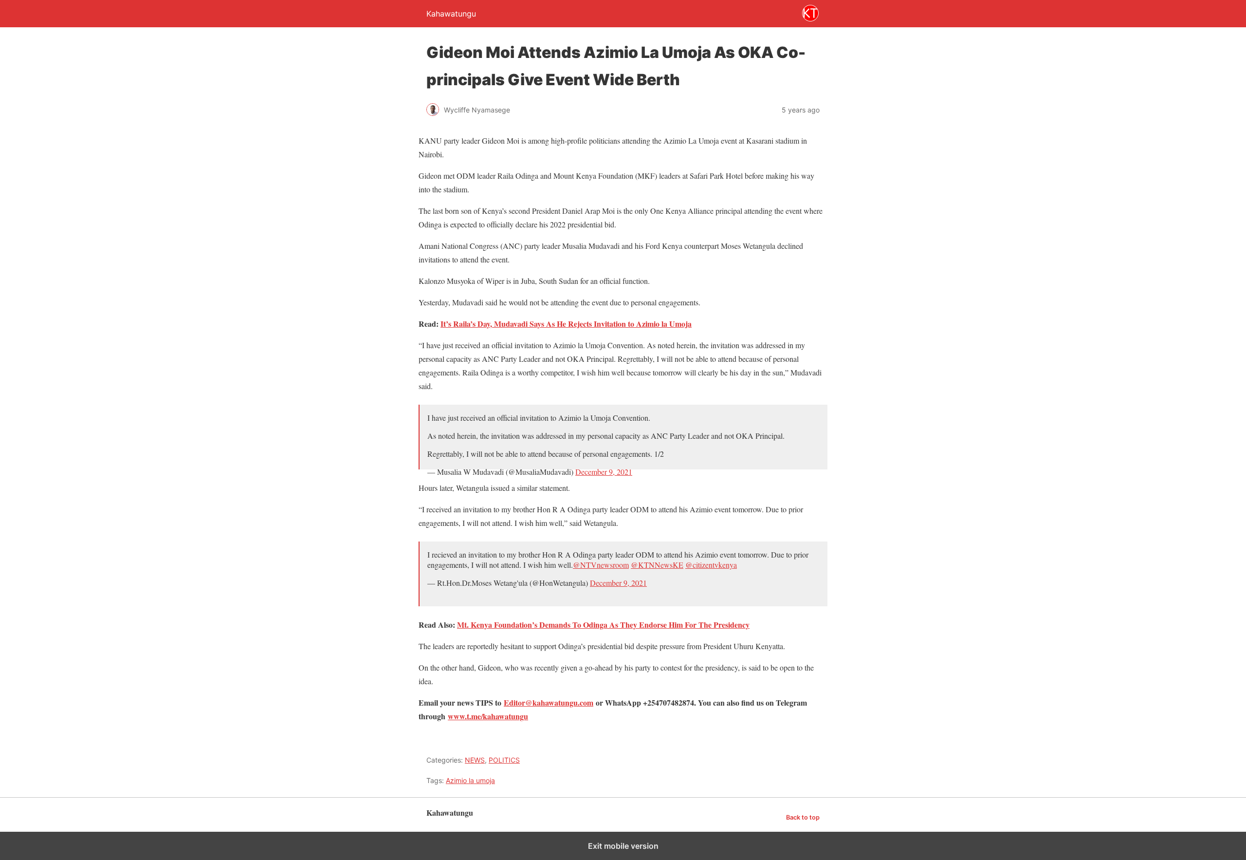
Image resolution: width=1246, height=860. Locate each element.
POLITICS (504, 760)
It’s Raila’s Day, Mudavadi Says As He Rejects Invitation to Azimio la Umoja (566, 323)
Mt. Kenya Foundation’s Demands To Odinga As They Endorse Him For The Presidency (603, 624)
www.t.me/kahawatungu (488, 716)
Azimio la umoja (470, 780)
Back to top (803, 817)
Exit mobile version (623, 846)
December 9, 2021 (603, 472)
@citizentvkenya (711, 565)
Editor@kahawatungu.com (548, 702)
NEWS (475, 760)
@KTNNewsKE (657, 565)
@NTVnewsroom (601, 565)
